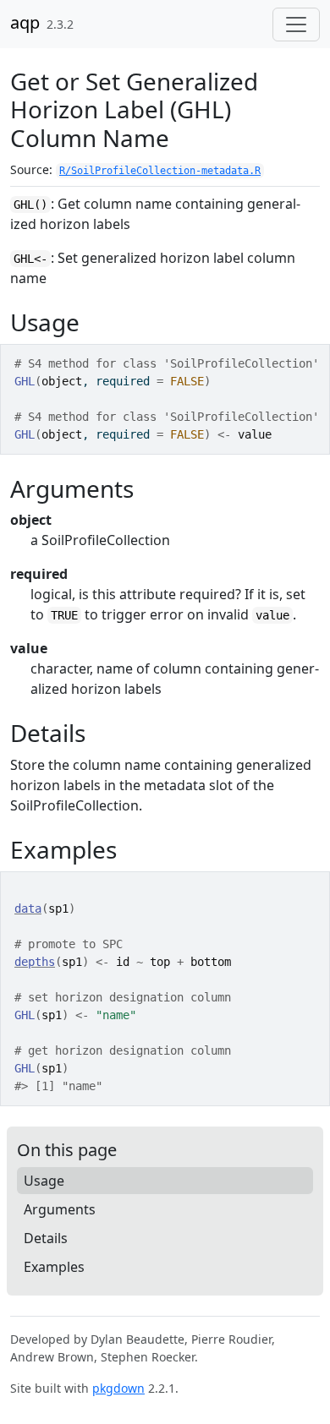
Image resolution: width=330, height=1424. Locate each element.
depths (34, 961)
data (27, 908)
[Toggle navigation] (296, 24)
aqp (25, 22)
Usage (44, 1180)
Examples (54, 1267)
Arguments (60, 1209)
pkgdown (118, 1388)
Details (46, 1238)
